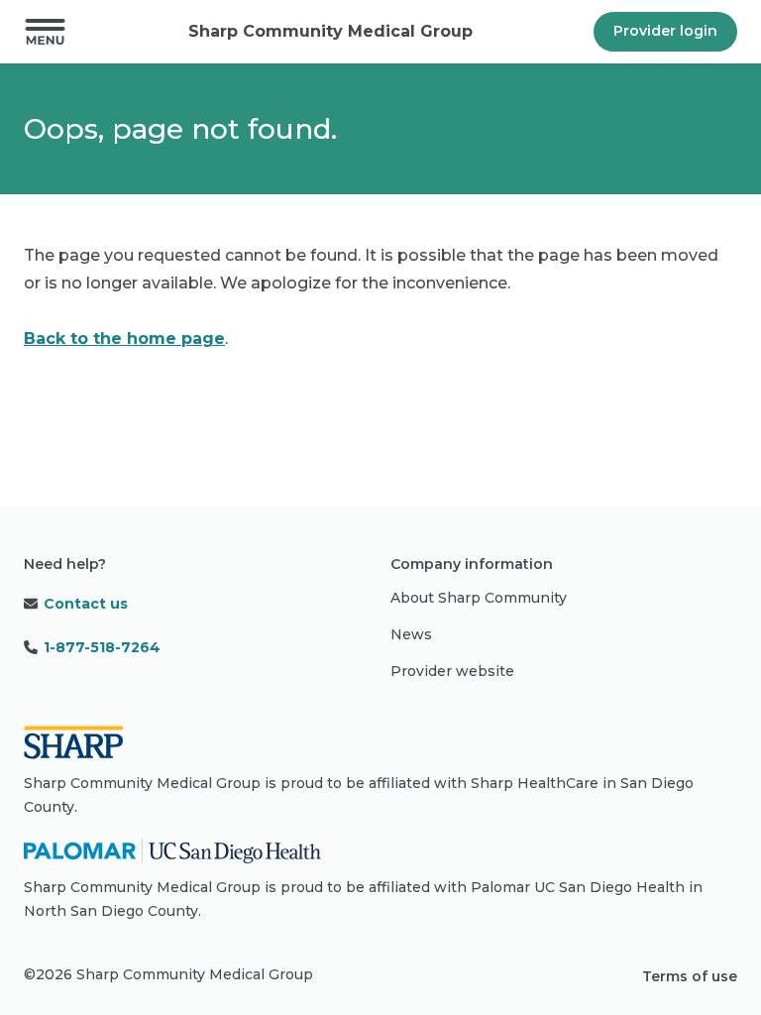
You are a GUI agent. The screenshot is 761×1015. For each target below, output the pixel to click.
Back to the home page (124, 338)
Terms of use (689, 976)
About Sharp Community (478, 598)
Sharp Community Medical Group (330, 31)
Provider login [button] (665, 31)
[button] (45, 32)
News (411, 634)
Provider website (452, 671)
